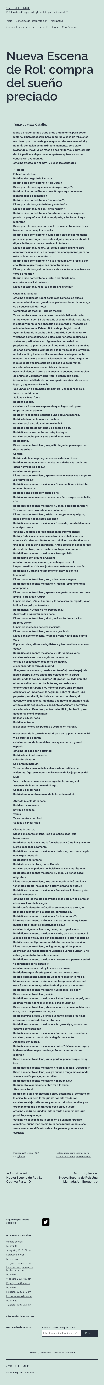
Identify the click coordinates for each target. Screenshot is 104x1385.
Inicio (9, 20)
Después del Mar (15, 1254)
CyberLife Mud (18, 8)
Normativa (57, 20)
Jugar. (55, 27)
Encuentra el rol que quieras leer (59, 1327)
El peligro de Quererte (18, 1283)
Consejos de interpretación (31, 20)
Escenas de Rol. (83, 1156)
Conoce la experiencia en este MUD (27, 27)
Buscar (89, 1333)
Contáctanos (69, 27)
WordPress (32, 1372)
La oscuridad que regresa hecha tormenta (19, 1268)
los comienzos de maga (19, 1296)
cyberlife (21, 1156)
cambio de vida (14, 1241)
